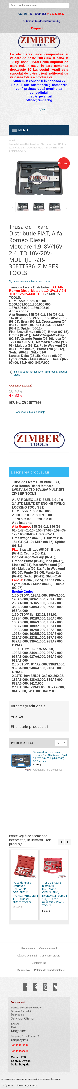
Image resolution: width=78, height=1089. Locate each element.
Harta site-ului (28, 948)
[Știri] (30, 119)
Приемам (9, 1085)
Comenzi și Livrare (50, 955)
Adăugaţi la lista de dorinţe (47, 769)
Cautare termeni (48, 948)
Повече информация (27, 1085)
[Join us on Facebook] (23, 987)
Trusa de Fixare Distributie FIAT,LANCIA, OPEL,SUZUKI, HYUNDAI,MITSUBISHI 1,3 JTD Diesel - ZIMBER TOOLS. (25, 892)
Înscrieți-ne (17, 1014)
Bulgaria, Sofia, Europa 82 (25, 1036)
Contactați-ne (39, 963)
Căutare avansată (27, 955)
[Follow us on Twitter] (53, 987)
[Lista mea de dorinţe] (39, 119)
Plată (13, 1027)
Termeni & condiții (21, 1011)
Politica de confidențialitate (49, 970)
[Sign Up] (58, 119)
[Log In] (49, 119)
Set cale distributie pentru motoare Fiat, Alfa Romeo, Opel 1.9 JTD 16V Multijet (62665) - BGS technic (50, 757)
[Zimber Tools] (39, 41)
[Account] (21, 119)
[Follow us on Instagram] (43, 987)
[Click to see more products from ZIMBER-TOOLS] (39, 440)
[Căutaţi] (66, 5)
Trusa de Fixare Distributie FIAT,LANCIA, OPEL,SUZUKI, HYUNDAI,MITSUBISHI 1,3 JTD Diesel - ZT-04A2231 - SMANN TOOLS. (54, 894)
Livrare (15, 1023)
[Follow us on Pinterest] (33, 987)
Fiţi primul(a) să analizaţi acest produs (29, 281)
